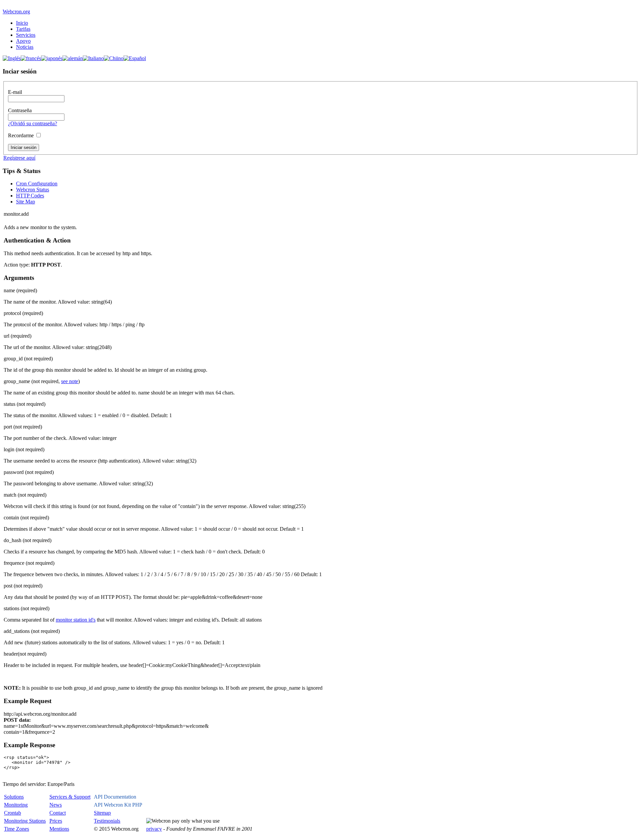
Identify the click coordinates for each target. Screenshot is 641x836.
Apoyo (23, 41)
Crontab (12, 813)
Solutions (14, 797)
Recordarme (21, 135)
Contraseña (20, 110)
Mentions (59, 829)
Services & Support (69, 797)
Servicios (25, 35)
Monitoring (16, 805)
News (55, 805)
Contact (57, 813)
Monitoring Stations (25, 821)
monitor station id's (75, 620)
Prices (55, 821)
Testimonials (107, 821)
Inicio (22, 23)
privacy (154, 829)
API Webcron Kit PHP (118, 805)
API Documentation (115, 797)
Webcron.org (16, 11)
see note (69, 381)
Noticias (24, 47)
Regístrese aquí (19, 158)
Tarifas (23, 29)
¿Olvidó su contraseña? (32, 123)
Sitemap (102, 813)
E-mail (15, 92)
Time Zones (16, 829)
